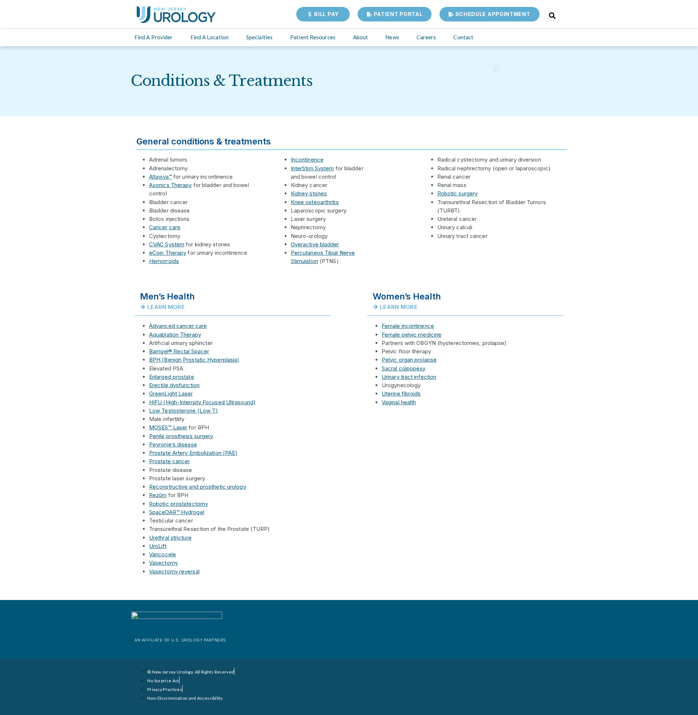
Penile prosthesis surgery (181, 436)
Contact (463, 37)
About (360, 37)
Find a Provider (154, 37)
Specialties (259, 37)
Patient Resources (313, 37)
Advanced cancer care (178, 325)
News (392, 37)
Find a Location (209, 37)
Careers (426, 37)
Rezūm (158, 495)
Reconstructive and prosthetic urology (197, 486)
